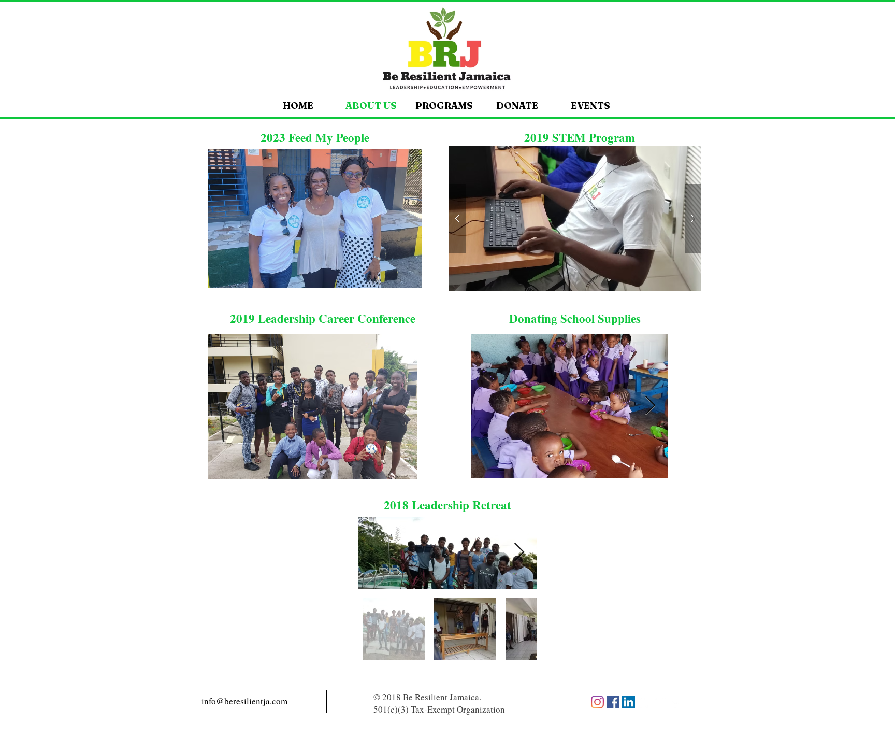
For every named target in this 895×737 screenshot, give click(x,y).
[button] (315, 218)
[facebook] (675, 702)
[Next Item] (650, 406)
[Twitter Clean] (644, 702)
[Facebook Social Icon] (613, 702)
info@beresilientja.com (244, 701)
